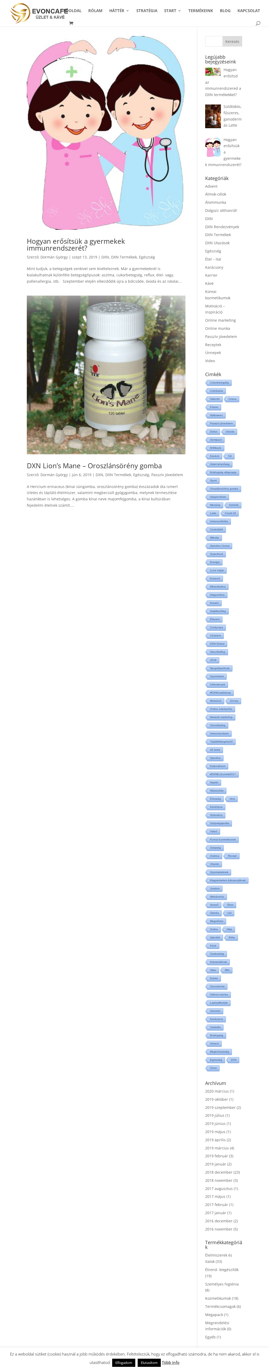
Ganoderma (217, 986)
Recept (232, 855)
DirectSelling (217, 651)
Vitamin (214, 864)
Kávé (209, 283)
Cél (229, 912)
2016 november (218, 1229)
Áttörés (214, 912)
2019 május (215, 1131)
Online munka (217, 328)
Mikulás (214, 537)
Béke (232, 937)
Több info (170, 1362)
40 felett (215, 749)
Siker (213, 970)
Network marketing (221, 717)
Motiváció (215, 700)
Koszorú (215, 578)
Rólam (95, 11)
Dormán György (54, 257)
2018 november (218, 1180)
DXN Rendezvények (222, 226)
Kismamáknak (218, 961)
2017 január (215, 1212)
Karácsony (214, 267)
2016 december (218, 1220)
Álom (230, 904)
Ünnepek (213, 352)
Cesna (232, 398)
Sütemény (216, 815)
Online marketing (220, 320)
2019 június (215, 1123)
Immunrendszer (219, 733)
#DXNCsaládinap (220, 692)
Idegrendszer (218, 496)
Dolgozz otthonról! (221, 210)
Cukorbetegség (219, 382)
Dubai (213, 431)
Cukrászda (216, 390)
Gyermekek (217, 676)
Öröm (213, 1068)
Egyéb (210, 1336)
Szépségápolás (219, 823)
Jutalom (215, 888)
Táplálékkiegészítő (221, 741)
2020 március (217, 1091)
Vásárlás (215, 1027)
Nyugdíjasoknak (220, 668)
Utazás (230, 431)
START (170, 11)
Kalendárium (217, 766)
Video (210, 360)
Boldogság (216, 1035)
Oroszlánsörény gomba (224, 488)
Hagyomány (217, 594)
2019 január (215, 1164)
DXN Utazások (217, 242)
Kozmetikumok (218, 1298)
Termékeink (200, 11)
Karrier (211, 275)
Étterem (215, 619)
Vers (232, 798)
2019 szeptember (220, 1107)
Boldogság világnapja (223, 472)
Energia (215, 562)
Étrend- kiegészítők (222, 1269)
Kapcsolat (248, 11)
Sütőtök (234, 505)
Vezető (214, 904)
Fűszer (214, 407)
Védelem (215, 635)
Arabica (214, 855)
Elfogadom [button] (123, 1362)
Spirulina (215, 757)
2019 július (214, 1115)
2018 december (218, 1172)
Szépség (215, 847)
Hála (229, 929)
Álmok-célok (215, 194)
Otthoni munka (219, 994)
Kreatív (214, 602)
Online (214, 929)
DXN (105, 257)
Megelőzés (216, 921)
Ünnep (234, 700)
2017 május (215, 1196)
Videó (213, 831)
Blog (225, 11)
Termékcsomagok (220, 1306)
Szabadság (217, 953)
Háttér (116, 11)
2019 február (216, 1155)
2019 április (215, 1139)
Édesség (215, 798)
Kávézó (214, 456)
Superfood (216, 553)
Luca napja (217, 570)
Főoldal (72, 11)
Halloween (216, 415)
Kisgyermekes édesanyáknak (228, 880)
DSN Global (217, 643)
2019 (213, 660)
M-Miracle (215, 447)
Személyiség (217, 725)
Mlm (227, 970)
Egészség (147, 257)
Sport (213, 480)
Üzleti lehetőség (220, 464)
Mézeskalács (218, 586)
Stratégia (146, 11)
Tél (230, 456)
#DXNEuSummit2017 (223, 774)
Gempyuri (216, 439)
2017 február (216, 1204)
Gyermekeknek (219, 872)
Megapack (214, 1314)
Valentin (215, 398)
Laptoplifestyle (219, 1002)
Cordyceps (216, 627)
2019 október (216, 1099)
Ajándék (215, 937)
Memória (215, 505)
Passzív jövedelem (167, 474)
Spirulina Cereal (219, 545)
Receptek (213, 344)
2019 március (217, 1147)
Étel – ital (213, 259)
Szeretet (215, 1010)
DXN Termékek (124, 257)
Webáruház (217, 896)
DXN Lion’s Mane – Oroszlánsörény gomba (94, 465)
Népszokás (217, 790)
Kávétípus (216, 806)
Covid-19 (230, 513)
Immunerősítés (219, 521)
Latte (213, 513)
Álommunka (215, 202)
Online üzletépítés (221, 709)
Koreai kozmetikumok (223, 839)
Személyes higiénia (222, 1284)
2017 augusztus (219, 1188)
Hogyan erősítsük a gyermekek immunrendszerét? (76, 244)
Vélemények (217, 684)
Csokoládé (216, 529)
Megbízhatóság (219, 1051)
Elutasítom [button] (149, 1362)
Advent (211, 186)
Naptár (214, 782)
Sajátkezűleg (218, 611)
